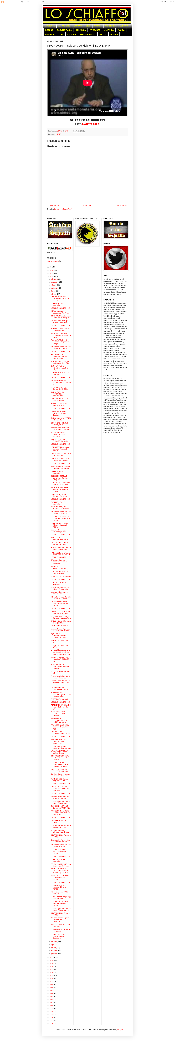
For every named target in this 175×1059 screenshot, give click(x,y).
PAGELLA (49, 34)
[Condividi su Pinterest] (84, 131)
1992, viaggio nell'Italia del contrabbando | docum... (60, 467)
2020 (52, 960)
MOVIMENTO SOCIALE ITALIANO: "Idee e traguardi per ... (59, 741)
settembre (55, 288)
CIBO (88, 26)
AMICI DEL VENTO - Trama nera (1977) (60, 925)
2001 (52, 1002)
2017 (52, 969)
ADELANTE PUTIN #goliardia (57, 304)
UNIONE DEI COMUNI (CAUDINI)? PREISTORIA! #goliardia (61, 788)
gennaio (54, 954)
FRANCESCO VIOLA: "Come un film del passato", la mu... (61, 660)
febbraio (54, 951)
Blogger (120, 1030)
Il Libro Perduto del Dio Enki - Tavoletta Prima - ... (61, 845)
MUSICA (121, 30)
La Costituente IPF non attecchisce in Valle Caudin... (59, 413)
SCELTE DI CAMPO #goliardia (58, 472)
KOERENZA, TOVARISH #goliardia (59, 860)
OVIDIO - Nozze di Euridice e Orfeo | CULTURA (61, 622)
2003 (52, 996)
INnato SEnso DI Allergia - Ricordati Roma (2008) (60, 321)
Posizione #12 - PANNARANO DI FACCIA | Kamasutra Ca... (61, 694)
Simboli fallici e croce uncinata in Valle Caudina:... (58, 936)
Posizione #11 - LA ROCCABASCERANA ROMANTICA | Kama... (60, 764)
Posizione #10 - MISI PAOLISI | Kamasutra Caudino (59, 851)
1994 (52, 1023)
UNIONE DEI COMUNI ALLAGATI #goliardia (59, 770)
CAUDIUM (78, 26)
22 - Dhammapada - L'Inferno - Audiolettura (60, 831)
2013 (52, 981)
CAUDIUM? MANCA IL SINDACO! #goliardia (59, 440)
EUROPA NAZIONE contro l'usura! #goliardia (60, 329)
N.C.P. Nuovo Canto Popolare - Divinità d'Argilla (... (58, 713)
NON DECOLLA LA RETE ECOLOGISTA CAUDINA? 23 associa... (61, 813)
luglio (53, 291)
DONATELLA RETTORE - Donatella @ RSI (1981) (60, 807)
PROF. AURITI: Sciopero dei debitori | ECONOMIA (60, 483)
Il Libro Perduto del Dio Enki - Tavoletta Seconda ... (61, 347)
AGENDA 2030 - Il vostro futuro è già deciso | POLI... (59, 525)
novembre (55, 282)
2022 (52, 276)
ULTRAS (114, 34)
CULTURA (124, 26)
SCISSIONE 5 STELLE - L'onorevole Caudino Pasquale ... (59, 478)
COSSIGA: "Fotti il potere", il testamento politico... (60, 543)
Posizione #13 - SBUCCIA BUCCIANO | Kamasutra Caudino (60, 518)
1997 (52, 1014)
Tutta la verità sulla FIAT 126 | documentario (61, 419)
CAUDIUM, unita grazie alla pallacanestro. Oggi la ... (60, 459)
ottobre (54, 285)
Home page (87, 205)
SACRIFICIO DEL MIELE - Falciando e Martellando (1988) (60, 489)
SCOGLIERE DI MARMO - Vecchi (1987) (60, 424)
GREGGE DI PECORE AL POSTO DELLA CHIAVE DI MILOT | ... (60, 758)
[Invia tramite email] (74, 131)
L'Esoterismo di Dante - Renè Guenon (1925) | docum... (60, 298)
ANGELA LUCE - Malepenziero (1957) (59, 538)
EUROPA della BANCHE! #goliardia (60, 373)
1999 (52, 1008)
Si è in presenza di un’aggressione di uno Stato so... (60, 666)
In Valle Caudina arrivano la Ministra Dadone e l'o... (60, 588)
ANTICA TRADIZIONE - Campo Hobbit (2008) (59, 388)
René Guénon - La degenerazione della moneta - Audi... (59, 356)
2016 (52, 972)
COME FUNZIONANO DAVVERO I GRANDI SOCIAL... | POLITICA (59, 871)
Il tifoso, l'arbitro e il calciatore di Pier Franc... (60, 312)
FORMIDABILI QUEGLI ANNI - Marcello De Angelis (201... (61, 707)
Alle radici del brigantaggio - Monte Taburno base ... (61, 548)
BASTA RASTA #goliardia (60, 699)
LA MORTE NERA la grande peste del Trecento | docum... (60, 449)
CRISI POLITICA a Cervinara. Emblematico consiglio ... (61, 317)
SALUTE (103, 34)
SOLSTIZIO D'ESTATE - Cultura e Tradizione (59, 495)
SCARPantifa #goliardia (59, 626)
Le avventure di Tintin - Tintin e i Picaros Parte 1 (61, 455)
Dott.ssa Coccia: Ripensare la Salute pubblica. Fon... (60, 630)
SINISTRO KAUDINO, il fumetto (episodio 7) (59, 404)
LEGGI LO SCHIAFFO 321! (60, 308)
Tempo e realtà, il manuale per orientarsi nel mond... (60, 428)
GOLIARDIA (81, 30)
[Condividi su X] (79, 131)
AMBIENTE (50, 26)
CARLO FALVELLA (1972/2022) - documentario (57, 394)
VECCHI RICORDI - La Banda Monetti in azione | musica (61, 335)
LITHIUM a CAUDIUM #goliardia (58, 583)
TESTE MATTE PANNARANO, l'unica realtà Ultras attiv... (59, 720)
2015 (52, 975)
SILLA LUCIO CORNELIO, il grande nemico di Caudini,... (60, 877)
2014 (52, 978)
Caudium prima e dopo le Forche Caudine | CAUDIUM (60, 920)
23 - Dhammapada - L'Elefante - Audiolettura (60, 688)
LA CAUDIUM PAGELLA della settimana (59, 400)
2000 (52, 1005)
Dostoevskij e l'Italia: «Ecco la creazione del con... (60, 841)
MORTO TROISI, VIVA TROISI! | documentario (60, 508)
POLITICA (71, 34)
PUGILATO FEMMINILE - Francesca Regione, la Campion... (60, 342)
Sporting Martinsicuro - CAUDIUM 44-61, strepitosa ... (59, 434)
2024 (52, 270)
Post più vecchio (121, 205)
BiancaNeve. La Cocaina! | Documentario (60, 930)
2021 (52, 957)
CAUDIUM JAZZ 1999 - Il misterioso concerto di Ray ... (59, 368)
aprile (53, 945)
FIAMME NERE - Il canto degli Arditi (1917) (59, 780)
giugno (54, 294)
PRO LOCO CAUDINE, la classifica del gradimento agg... (60, 727)
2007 (52, 990)
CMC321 (97, 26)
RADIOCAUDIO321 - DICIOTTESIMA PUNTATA (61, 553)
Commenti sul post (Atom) (63, 209)
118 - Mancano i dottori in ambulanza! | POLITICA (60, 362)
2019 (52, 963)
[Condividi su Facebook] (81, 131)
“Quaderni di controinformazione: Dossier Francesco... (59, 635)
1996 (52, 1017)
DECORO (49, 30)
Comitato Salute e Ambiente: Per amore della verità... (61, 775)
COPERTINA (110, 26)
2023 (52, 273)
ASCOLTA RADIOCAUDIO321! (59, 567)
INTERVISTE (95, 30)
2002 (52, 999)
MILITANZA (109, 30)
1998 (52, 1011)
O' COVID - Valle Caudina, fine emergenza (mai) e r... (61, 617)
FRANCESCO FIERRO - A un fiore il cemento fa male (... (61, 865)
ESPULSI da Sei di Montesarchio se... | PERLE (58, 887)
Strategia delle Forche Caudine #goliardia (58, 531)
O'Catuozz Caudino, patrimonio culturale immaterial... (59, 562)
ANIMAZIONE (64, 26)
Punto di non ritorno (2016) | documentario (61, 897)
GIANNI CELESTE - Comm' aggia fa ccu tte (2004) (60, 612)
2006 (52, 993)
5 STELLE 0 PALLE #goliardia (58, 503)
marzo (53, 948)
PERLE (61, 34)
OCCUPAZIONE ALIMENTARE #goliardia (60, 732)
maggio (54, 942)
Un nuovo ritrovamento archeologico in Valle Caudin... (59, 603)
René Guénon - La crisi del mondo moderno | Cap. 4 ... (60, 682)
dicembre (54, 279)
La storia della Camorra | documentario (59, 593)
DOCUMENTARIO (64, 30)
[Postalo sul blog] (76, 131)
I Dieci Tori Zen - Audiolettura (61, 576)
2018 (52, 966)
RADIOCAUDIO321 (88, 34)
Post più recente (53, 205)
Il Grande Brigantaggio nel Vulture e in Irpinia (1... (60, 797)
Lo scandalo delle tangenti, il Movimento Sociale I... (61, 826)
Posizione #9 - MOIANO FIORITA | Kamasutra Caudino (59, 903)
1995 (52, 1020)
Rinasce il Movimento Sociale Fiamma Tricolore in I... (61, 382)
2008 (52, 987)
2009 (52, 984)
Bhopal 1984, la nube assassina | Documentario (61, 747)
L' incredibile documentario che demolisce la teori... (60, 651)
